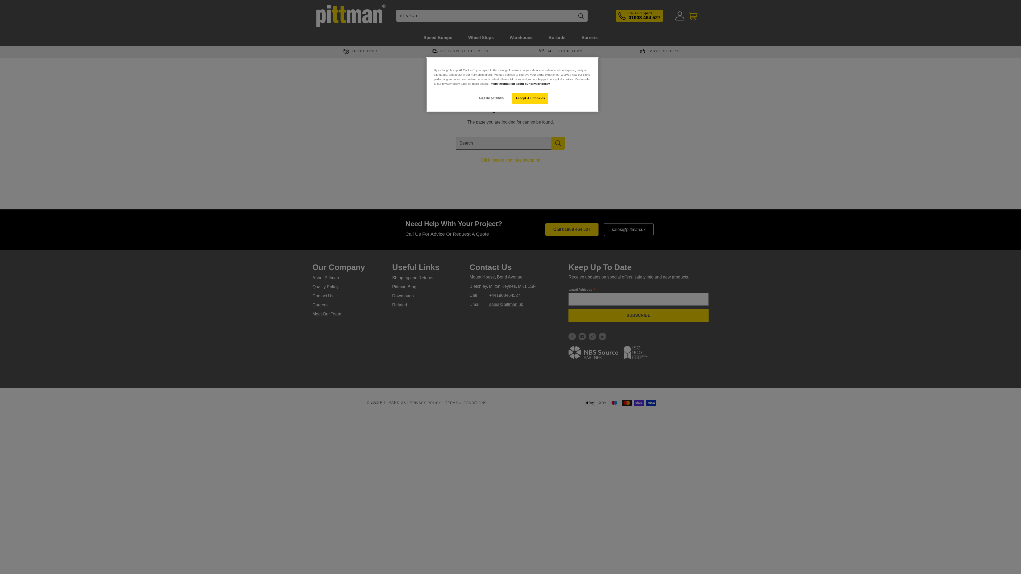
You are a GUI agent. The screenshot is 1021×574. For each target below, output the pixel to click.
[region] (512, 84)
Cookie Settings (491, 97)
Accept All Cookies (530, 98)
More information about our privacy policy (520, 83)
